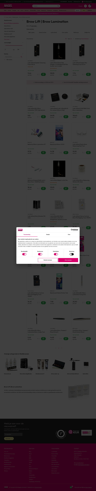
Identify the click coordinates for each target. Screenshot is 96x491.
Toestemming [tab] (27, 234)
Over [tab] (69, 234)
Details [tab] (48, 234)
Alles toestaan (68, 260)
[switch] (40, 254)
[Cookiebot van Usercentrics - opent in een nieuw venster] (72, 230)
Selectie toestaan (48, 260)
